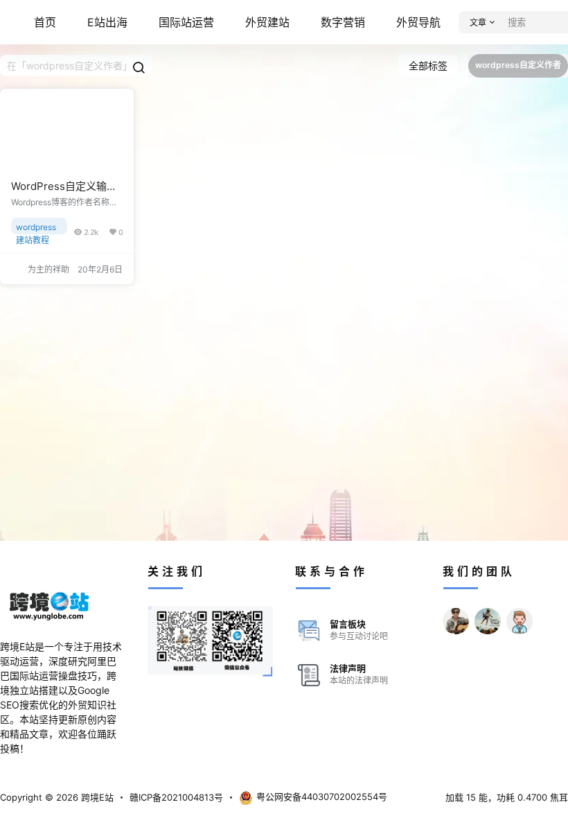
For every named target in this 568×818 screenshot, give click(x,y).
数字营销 (343, 22)
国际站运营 (186, 22)
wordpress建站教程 (36, 228)
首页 (45, 22)
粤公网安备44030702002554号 (321, 796)
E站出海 (107, 22)
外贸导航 (418, 22)
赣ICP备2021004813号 (176, 797)
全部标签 (428, 65)
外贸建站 (267, 22)
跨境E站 (96, 797)
